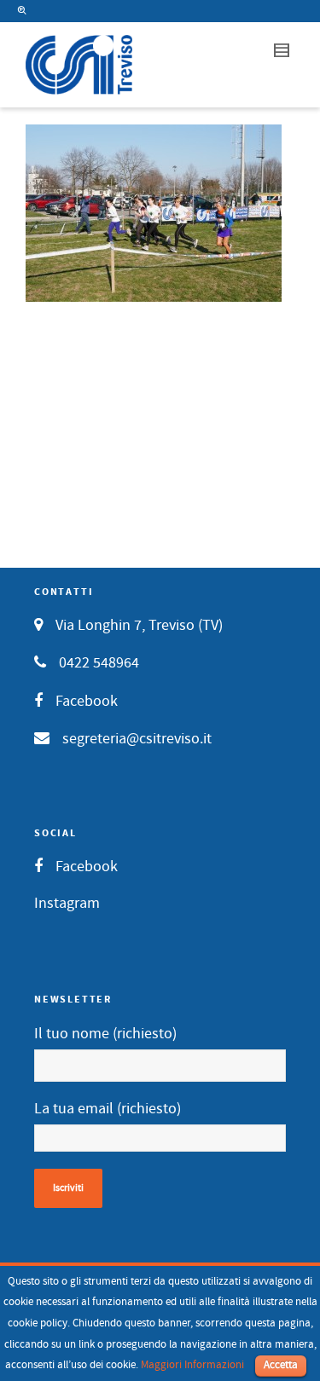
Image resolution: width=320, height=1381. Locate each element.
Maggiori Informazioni (192, 1364)
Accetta (281, 1365)
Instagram (67, 903)
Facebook (86, 701)
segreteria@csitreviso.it (137, 738)
